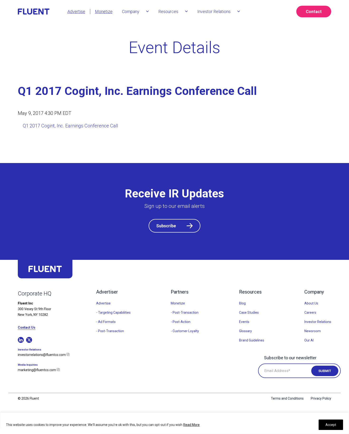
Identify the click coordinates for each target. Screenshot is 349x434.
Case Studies (249, 312)
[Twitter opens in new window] (29, 340)
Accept (330, 425)
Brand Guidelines (251, 340)
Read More (191, 425)
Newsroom (312, 331)
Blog (242, 303)
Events (244, 322)
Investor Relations (317, 322)
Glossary (245, 331)
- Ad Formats (106, 322)
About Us (311, 303)
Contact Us (26, 327)
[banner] (40, 11)
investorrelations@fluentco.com (42, 355)
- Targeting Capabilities (113, 312)
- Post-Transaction (110, 331)
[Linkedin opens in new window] (21, 340)
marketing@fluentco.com (37, 370)
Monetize (178, 303)
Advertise (103, 303)
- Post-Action (180, 322)
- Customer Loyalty (185, 331)
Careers (310, 312)
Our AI (309, 340)
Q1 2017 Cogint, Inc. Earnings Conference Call (70, 126)
